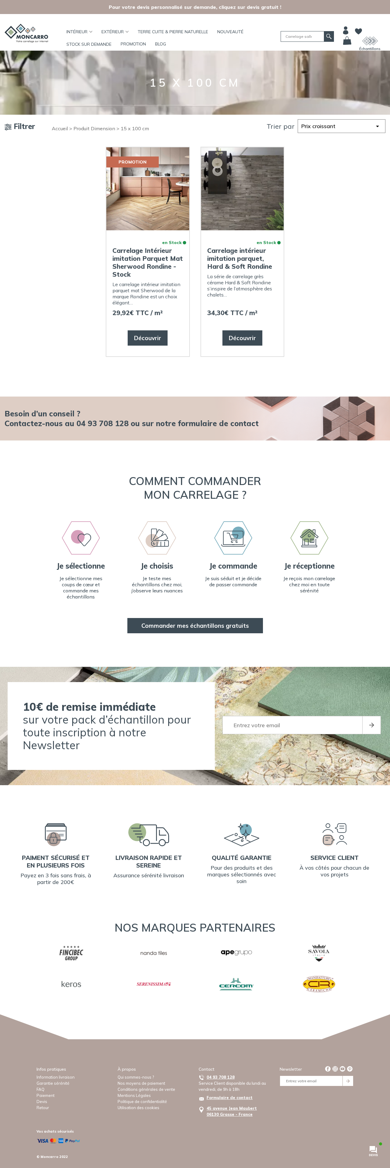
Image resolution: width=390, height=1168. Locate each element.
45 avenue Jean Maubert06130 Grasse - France (232, 1111)
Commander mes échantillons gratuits (195, 625)
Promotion (133, 44)
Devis (42, 1101)
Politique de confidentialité (142, 1101)
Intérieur (76, 31)
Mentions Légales (134, 1095)
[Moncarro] (26, 33)
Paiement (46, 1095)
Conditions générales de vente (146, 1089)
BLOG (160, 44)
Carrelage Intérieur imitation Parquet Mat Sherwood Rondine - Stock (147, 262)
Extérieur (112, 31)
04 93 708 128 (221, 1077)
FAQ (40, 1089)
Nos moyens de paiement (141, 1083)
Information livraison (56, 1077)
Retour (43, 1107)
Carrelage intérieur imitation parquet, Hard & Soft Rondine (239, 258)
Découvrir (147, 338)
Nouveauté (230, 31)
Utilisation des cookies (138, 1107)
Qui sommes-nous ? (136, 1077)
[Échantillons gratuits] (370, 41)
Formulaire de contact (230, 1097)
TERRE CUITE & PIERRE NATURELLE (173, 31)
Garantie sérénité (53, 1083)
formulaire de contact (218, 423)
